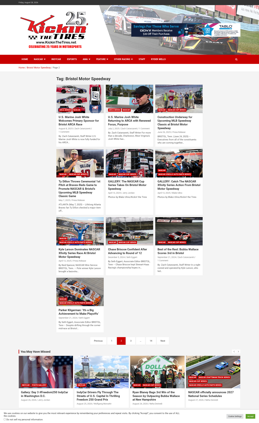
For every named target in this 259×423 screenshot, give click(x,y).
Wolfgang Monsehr (103, 404)
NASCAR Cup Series (177, 110)
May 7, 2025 (64, 200)
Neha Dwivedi (156, 404)
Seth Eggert (132, 257)
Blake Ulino (177, 193)
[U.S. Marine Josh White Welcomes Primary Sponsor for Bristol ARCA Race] (80, 99)
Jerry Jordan (129, 193)
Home (25, 59)
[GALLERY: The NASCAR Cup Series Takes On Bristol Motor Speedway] (129, 163)
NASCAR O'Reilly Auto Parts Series (174, 174)
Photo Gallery (39, 385)
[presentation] (234, 352)
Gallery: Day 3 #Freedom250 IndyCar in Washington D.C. (44, 394)
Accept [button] (250, 416)
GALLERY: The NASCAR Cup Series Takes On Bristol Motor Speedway (127, 185)
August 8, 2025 (66, 128)
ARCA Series (65, 110)
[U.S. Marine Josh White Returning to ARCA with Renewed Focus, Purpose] (129, 99)
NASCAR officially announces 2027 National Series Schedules (211, 394)
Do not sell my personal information (24, 419)
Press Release (179, 132)
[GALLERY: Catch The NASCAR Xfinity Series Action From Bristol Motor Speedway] (179, 163)
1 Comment (64, 132)
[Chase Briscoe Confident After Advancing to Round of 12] (129, 231)
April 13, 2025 (114, 193)
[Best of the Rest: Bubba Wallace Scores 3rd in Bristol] (179, 231)
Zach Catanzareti (82, 128)
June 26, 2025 (164, 132)
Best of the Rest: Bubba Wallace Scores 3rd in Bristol (178, 251)
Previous (98, 341)
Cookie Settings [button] (235, 416)
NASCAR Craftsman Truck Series (214, 377)
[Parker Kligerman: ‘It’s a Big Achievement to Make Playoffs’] (80, 292)
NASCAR (38, 59)
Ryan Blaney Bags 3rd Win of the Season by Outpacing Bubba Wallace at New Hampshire (156, 396)
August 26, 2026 (28, 400)
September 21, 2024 (167, 257)
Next (163, 341)
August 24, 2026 (140, 404)
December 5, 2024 (116, 257)
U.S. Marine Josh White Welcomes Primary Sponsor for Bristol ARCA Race (79, 120)
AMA (85, 59)
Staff (142, 59)
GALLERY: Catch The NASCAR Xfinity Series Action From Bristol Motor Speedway (179, 185)
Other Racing (122, 59)
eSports (72, 59)
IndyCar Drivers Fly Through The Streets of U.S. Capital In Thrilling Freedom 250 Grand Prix (98, 396)
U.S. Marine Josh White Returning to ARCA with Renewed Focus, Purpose (129, 120)
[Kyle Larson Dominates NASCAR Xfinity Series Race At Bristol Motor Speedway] (80, 231)
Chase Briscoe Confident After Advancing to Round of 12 (127, 251)
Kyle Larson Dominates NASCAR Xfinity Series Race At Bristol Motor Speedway (79, 253)
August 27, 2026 (196, 400)
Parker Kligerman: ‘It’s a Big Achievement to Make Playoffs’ (79, 312)
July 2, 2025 (113, 128)
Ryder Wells (158, 59)
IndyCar (56, 59)
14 (151, 341)
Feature (101, 59)
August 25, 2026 (84, 404)
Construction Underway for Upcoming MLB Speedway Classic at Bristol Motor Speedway (175, 122)
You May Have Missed (35, 351)
